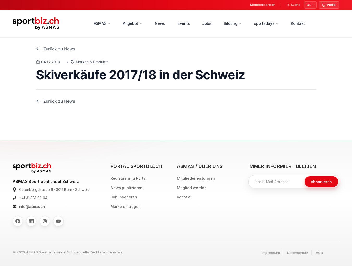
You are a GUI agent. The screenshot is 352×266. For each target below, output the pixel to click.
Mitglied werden (192, 187)
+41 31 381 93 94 (33, 198)
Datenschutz (297, 253)
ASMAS (100, 23)
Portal (331, 5)
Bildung (230, 23)
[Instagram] (45, 221)
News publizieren (126, 187)
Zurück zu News (59, 48)
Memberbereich (262, 5)
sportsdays (264, 23)
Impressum (271, 253)
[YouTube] (58, 221)
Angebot (130, 23)
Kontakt (298, 23)
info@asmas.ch (32, 206)
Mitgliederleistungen (196, 178)
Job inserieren (123, 197)
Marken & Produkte (92, 61)
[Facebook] (18, 221)
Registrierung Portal (128, 178)
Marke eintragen (125, 206)
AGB (319, 253)
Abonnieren (321, 181)
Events (183, 23)
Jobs (206, 23)
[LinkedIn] (31, 221)
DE (309, 5)
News (160, 23)
